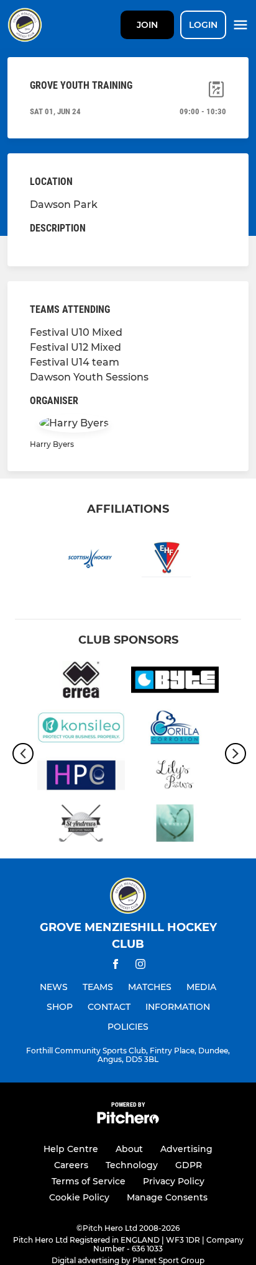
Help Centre (70, 1149)
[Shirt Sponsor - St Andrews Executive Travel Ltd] (81, 825)
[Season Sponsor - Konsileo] (81, 729)
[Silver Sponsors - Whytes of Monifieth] (175, 825)
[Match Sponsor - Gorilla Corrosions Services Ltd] (175, 729)
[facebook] (115, 966)
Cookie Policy (79, 1197)
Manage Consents (167, 1197)
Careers (71, 1165)
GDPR (188, 1165)
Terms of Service (89, 1181)
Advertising (186, 1149)
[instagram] (140, 966)
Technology (132, 1165)
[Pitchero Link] (128, 1121)
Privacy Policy (173, 1181)
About (129, 1149)
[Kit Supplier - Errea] (81, 682)
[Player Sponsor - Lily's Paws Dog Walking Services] (175, 777)
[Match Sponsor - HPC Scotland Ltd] (81, 777)
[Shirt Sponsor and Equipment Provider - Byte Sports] (175, 682)
